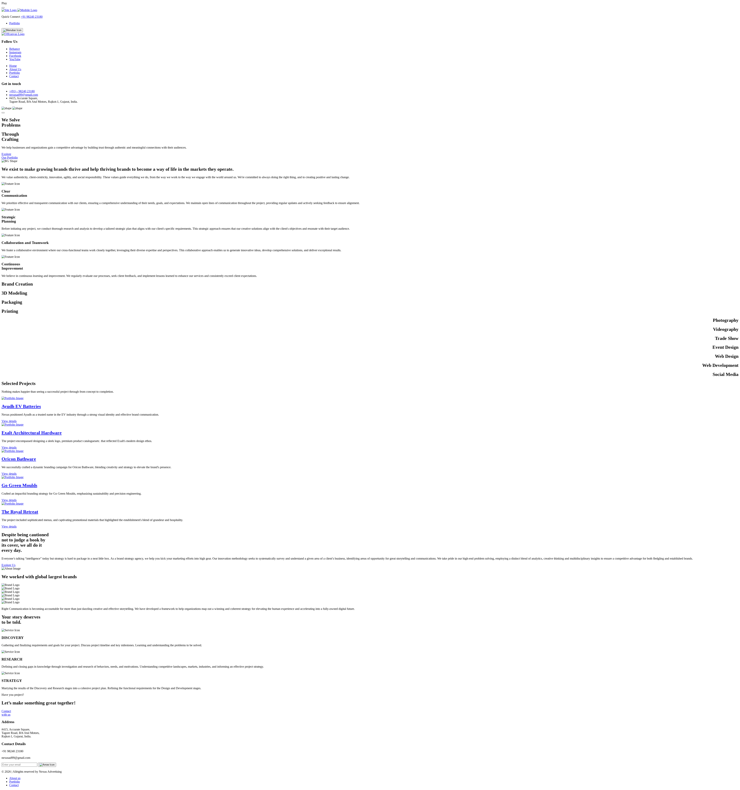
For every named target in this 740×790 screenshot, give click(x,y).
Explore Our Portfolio (10, 155)
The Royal (20, 511)
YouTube (14, 59)
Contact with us (6, 712)
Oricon (19, 458)
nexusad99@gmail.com (23, 94)
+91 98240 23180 (32, 16)
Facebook (15, 55)
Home (13, 65)
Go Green (19, 485)
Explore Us (8, 565)
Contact (14, 76)
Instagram (15, 52)
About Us (15, 69)
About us (14, 778)
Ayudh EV (21, 406)
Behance (14, 48)
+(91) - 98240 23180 (22, 91)
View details (9, 421)
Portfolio (14, 23)
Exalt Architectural (32, 432)
